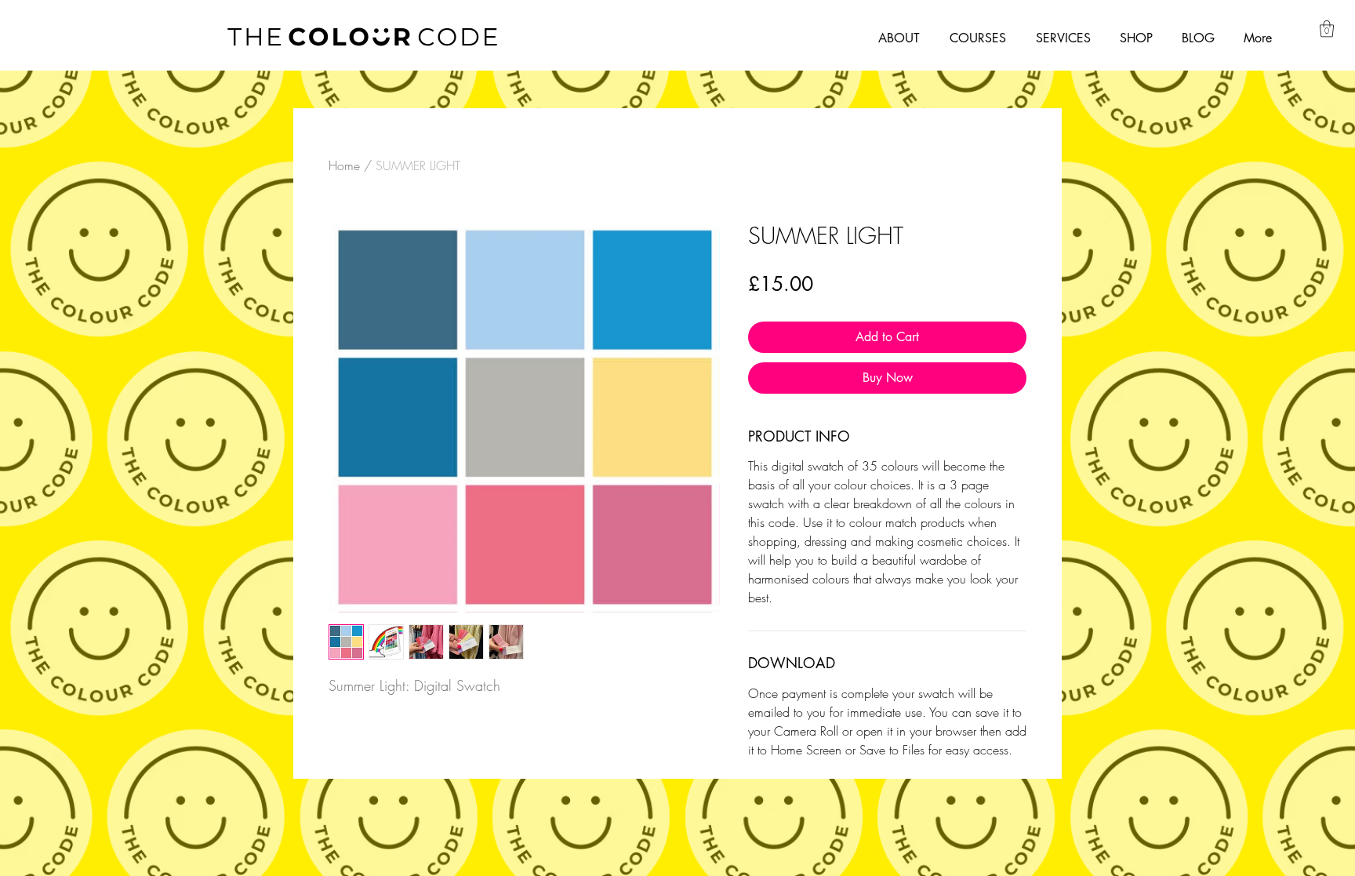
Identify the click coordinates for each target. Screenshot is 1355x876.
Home (344, 165)
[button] (1327, 28)
